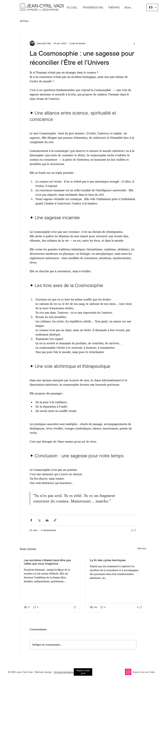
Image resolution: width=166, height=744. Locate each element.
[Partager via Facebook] (31, 520)
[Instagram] (128, 672)
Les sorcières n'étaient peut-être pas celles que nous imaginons (47, 561)
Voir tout (141, 548)
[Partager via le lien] (55, 520)
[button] (93, 7)
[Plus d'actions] (134, 43)
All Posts (24, 21)
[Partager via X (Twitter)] (39, 520)
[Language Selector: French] (152, 7)
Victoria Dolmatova (64, 672)
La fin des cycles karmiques (108, 560)
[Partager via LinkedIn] (47, 520)
